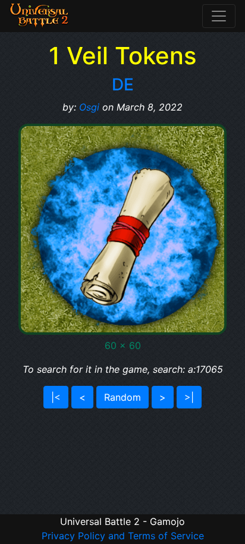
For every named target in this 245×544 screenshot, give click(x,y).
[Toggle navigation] (218, 16)
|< (56, 397)
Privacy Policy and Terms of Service (123, 536)
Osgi (89, 107)
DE (123, 84)
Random (122, 397)
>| (189, 397)
